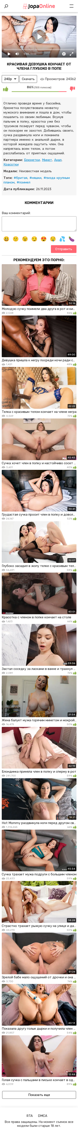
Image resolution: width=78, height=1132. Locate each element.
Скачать (28, 79)
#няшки (35, 178)
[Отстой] (72, 89)
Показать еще (39, 1095)
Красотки (11, 164)
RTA (29, 1116)
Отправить (63, 249)
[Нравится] (6, 89)
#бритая (20, 178)
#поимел (23, 182)
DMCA (42, 1116)
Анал (58, 160)
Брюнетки (32, 160)
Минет (47, 160)
